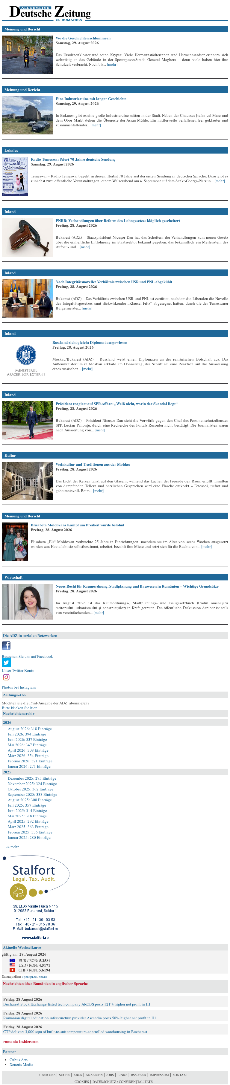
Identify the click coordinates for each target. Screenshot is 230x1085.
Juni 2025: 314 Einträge (27, 810)
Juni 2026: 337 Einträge (27, 739)
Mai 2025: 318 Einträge (27, 815)
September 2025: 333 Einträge (32, 794)
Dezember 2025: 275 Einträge (32, 778)
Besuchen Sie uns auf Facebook (27, 656)
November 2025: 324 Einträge (32, 783)
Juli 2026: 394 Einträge (27, 734)
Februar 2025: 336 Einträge (30, 832)
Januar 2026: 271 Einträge (29, 766)
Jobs (110, 1074)
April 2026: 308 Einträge (28, 750)
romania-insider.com (21, 1041)
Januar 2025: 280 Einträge (29, 837)
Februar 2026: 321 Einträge (30, 760)
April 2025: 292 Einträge (28, 821)
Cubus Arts (19, 1059)
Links (122, 1074)
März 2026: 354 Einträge (28, 755)
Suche (64, 1074)
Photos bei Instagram (19, 687)
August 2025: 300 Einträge (30, 799)
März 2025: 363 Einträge (28, 826)
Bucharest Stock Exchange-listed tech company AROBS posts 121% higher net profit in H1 (77, 1004)
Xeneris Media (21, 1064)
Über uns (47, 1074)
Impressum (159, 1074)
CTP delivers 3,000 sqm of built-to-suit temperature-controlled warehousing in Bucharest (75, 1031)
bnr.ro (43, 976)
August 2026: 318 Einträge (30, 728)
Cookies (82, 1081)
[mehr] (111, 64)
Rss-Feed (138, 1074)
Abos (77, 1074)
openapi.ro (29, 976)
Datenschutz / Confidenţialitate (123, 1081)
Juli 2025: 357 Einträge (27, 805)
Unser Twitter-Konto (18, 670)
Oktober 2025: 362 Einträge (30, 789)
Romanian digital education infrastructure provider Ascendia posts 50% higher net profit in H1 (79, 1017)
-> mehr (12, 846)
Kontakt (180, 1074)
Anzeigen (94, 1074)
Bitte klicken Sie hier (19, 707)
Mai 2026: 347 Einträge (27, 744)
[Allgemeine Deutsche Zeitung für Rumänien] (43, 10)
